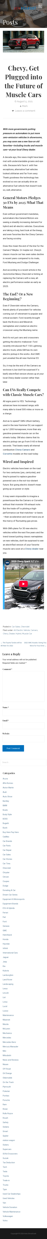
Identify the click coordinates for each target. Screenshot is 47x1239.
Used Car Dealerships (11, 1194)
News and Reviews (11, 1060)
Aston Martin (8, 788)
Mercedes (7, 1038)
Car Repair (7, 850)
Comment (7, 669)
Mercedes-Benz (9, 1042)
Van (4, 1203)
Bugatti (6, 823)
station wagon (9, 1140)
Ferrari (5, 913)
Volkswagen (8, 1216)
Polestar (6, 1091)
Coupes (6, 881)
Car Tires (6, 863)
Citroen (6, 877)
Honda (5, 939)
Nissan (5, 1064)
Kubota (6, 971)
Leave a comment (25, 110)
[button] (40, 6)
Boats (5, 810)
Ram (5, 1104)
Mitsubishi (7, 1055)
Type (5, 1189)
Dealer (12, 633)
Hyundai (6, 944)
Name (5, 707)
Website (6, 733)
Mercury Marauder (10, 1047)
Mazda (5, 1024)
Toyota (6, 1176)
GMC (5, 930)
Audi (5, 792)
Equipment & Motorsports (14, 899)
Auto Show (7, 797)
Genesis (6, 926)
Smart (5, 1131)
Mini (4, 1051)
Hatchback (7, 935)
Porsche (6, 1100)
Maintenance (8, 1015)
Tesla (5, 1171)
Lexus (5, 989)
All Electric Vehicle (22, 630)
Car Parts (7, 846)
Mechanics (7, 1033)
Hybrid (18, 633)
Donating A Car (9, 890)
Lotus (5, 1002)
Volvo (5, 1221)
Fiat (4, 917)
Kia (4, 966)
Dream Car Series (10, 895)
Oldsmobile (7, 1078)
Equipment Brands (10, 904)
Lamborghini (8, 975)
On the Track (8, 1082)
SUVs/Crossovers (10, 1154)
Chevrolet (25, 626)
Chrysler (6, 872)
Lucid (5, 1006)
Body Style (7, 814)
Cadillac (6, 837)
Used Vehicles (8, 1198)
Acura (5, 779)
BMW (5, 805)
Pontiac (6, 1096)
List (4, 997)
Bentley (6, 801)
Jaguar (6, 957)
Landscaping (8, 984)
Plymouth (7, 1087)
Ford (5, 922)
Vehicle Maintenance (11, 1212)
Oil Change (7, 1073)
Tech (5, 1167)
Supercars (7, 1149)
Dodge (5, 886)
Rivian (5, 1109)
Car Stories (7, 859)
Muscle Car (27, 633)
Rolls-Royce (8, 1113)
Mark (25, 106)
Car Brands (7, 841)
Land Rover (7, 980)
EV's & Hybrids (9, 908)
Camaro (34, 630)
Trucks (5, 1185)
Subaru (6, 1145)
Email (5, 720)
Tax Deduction (9, 1162)
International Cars (10, 953)
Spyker (5, 1136)
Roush (5, 1118)
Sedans (6, 1127)
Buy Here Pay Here (11, 832)
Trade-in (6, 1180)
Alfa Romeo (8, 783)
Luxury (5, 1011)
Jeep (5, 962)
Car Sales (16, 626)
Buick (5, 828)
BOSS (5, 819)
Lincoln (6, 993)
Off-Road (7, 1069)
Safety (5, 1122)
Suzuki (5, 1158)
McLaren (6, 1029)
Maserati (6, 1020)
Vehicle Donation (10, 1207)
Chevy (5, 633)
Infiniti (5, 948)
